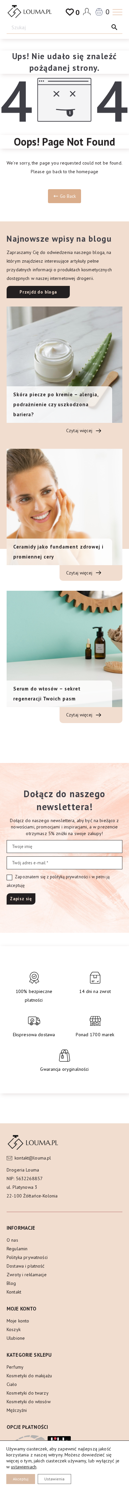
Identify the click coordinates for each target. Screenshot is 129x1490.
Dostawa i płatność (26, 1266)
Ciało (12, 1384)
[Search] (114, 27)
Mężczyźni (17, 1410)
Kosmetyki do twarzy (28, 1393)
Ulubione (16, 1338)
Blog (11, 1283)
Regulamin (17, 1249)
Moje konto (18, 1321)
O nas (12, 1240)
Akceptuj (20, 1478)
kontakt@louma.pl (33, 1158)
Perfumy (15, 1367)
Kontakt (14, 1292)
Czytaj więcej (80, 431)
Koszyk (14, 1329)
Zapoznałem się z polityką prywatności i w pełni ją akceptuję (58, 881)
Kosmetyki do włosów (29, 1402)
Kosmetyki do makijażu (29, 1376)
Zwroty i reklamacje (27, 1275)
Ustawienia (54, 1478)
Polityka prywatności (27, 1257)
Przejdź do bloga (38, 292)
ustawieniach (23, 1467)
